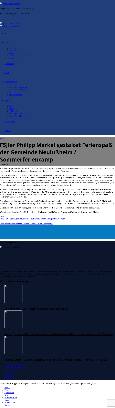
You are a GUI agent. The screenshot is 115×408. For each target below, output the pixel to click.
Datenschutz (9, 379)
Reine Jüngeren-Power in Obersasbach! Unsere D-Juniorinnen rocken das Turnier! (58, 334)
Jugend (7, 100)
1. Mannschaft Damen (18, 90)
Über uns (13, 48)
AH (10, 92)
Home (7, 33)
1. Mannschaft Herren (18, 87)
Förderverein (9, 121)
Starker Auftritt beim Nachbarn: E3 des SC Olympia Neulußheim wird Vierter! (56, 359)
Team (11, 53)
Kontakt (7, 130)
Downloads (13, 58)
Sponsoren (9, 63)
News (6, 72)
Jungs (11, 108)
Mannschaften (10, 81)
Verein (7, 42)
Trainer (12, 106)
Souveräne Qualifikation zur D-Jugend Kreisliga (36, 308)
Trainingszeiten (15, 94)
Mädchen (13, 111)
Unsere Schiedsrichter (18, 55)
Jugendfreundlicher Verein (20, 116)
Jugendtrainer (10, 372)
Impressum (9, 376)
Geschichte (13, 50)
